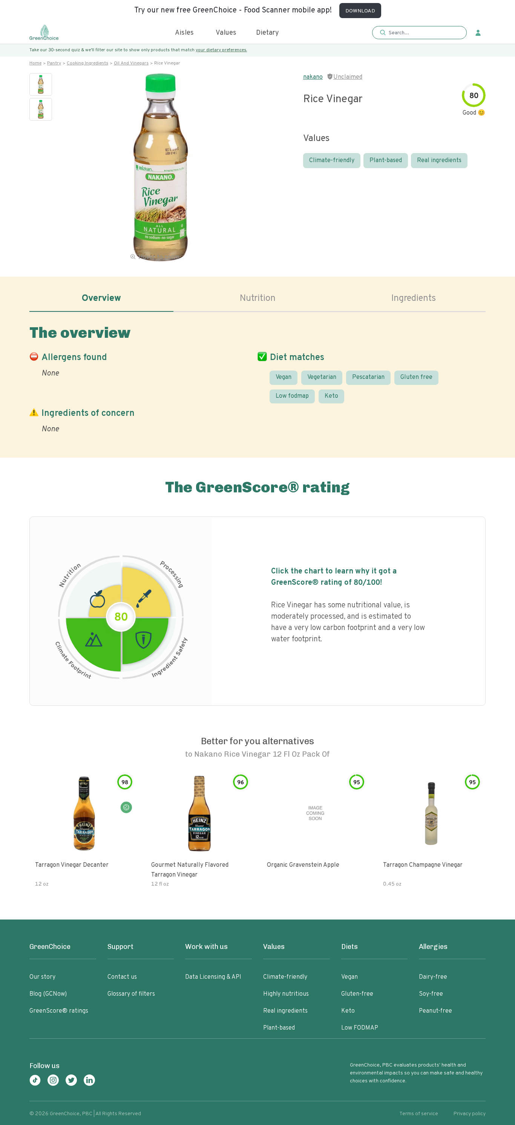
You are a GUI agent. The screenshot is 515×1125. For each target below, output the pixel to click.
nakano (313, 77)
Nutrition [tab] (258, 298)
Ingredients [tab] (413, 298)
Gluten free (416, 377)
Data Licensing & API (213, 977)
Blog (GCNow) (48, 994)
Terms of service (418, 1114)
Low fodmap (292, 396)
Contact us (122, 977)
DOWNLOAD (360, 11)
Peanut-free (435, 1011)
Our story (42, 977)
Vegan (283, 377)
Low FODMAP (359, 1028)
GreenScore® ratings (58, 1011)
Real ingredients (439, 160)
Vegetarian (321, 377)
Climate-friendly (331, 160)
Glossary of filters (131, 994)
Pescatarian (368, 377)
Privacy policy (470, 1114)
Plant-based (385, 160)
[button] (419, 33)
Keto (331, 396)
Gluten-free (357, 994)
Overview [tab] (101, 298)
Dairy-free (433, 977)
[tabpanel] (257, 377)
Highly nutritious (286, 994)
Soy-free (431, 994)
